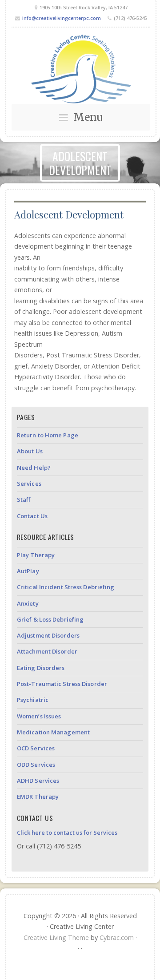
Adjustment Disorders (48, 635)
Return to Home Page (47, 435)
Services (29, 484)
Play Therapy (36, 555)
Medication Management (53, 732)
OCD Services (36, 748)
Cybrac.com (117, 937)
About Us (30, 451)
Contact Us (32, 516)
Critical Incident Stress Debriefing (66, 587)
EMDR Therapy (38, 797)
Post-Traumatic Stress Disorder (62, 684)
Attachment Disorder (47, 651)
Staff (24, 499)
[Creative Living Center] (81, 68)
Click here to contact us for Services (67, 832)
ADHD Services (38, 781)
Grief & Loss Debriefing (50, 619)
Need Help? (34, 468)
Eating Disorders (41, 668)
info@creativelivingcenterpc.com (61, 18)
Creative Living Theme (56, 937)
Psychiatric (32, 700)
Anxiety (28, 603)
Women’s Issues (39, 716)
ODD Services (36, 765)
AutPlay (28, 571)
